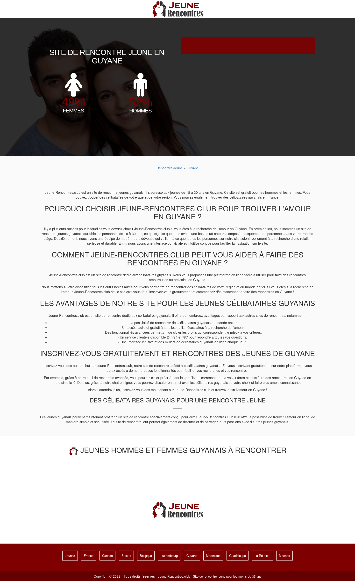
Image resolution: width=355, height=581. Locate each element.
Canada (107, 555)
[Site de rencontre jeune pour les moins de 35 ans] (177, 8)
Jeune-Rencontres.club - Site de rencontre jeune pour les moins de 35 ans (210, 576)
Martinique (213, 555)
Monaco (284, 555)
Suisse (126, 555)
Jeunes (70, 555)
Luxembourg (169, 555)
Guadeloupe (237, 555)
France (88, 555)
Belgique (146, 555)
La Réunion (262, 555)
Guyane (191, 555)
